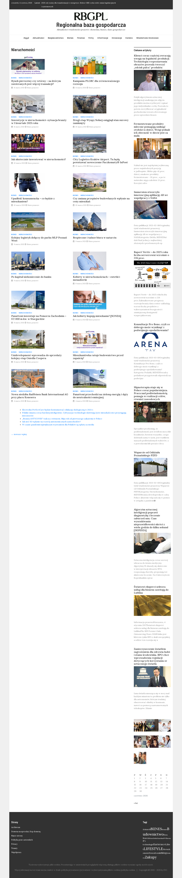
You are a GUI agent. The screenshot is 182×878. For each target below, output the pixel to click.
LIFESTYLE (153, 845)
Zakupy (151, 853)
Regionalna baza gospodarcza (91, 20)
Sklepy (164, 849)
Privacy (14, 840)
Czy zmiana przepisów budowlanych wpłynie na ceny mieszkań (101, 196)
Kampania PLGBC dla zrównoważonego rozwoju (96, 79)
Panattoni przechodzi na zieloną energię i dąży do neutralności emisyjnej (100, 392)
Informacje (102, 34)
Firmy (91, 34)
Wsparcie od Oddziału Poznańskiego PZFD (147, 450)
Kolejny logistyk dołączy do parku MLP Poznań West (39, 235)
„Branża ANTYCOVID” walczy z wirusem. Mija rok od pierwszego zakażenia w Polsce (62, 415)
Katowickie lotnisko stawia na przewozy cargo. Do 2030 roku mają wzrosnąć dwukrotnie (76, 3)
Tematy (14, 844)
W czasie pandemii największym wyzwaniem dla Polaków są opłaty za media (58, 421)
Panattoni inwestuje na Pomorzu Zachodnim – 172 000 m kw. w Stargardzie (38, 314)
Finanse (81, 34)
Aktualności (38, 34)
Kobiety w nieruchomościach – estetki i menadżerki (96, 275)
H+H (165, 835)
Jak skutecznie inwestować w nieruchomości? (38, 155)
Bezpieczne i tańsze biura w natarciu (95, 233)
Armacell (147, 826)
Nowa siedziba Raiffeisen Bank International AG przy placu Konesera (39, 392)
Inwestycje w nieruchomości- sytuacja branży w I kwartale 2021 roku (38, 118)
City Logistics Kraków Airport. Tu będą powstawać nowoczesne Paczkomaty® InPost (100, 157)
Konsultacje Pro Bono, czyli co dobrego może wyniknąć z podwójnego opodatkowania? (152, 323)
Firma (151, 835)
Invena (169, 835)
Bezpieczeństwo (56, 34)
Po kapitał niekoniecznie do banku (31, 273)
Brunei (164, 826)
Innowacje (117, 34)
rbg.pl (26, 34)
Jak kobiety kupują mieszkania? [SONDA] (97, 312)
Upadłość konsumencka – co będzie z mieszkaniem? (33, 196)
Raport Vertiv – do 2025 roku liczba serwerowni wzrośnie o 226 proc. (151, 251)
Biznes (70, 34)
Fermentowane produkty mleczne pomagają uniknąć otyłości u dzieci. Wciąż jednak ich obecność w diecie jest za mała (152, 125)
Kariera (129, 34)
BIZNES (156, 825)
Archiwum (15, 824)
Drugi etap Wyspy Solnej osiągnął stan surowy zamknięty (101, 118)
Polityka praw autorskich (22, 836)
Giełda (155, 835)
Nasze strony (17, 832)
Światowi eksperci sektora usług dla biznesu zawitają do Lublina (151, 585)
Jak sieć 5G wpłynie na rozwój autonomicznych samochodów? (51, 418)
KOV (164, 841)
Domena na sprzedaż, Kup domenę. (26, 828)
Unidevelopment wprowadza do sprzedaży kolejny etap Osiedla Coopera (36, 353)
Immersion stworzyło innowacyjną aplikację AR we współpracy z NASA (151, 191)
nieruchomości (25, 74)
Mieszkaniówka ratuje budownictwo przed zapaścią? (98, 353)
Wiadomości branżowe (147, 34)
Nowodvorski (155, 849)
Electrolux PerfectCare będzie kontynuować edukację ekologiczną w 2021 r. (57, 406)
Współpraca (16, 849)
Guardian (160, 835)
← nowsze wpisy (19, 430)
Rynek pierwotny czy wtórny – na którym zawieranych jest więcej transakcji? (36, 79)
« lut (136, 799)
